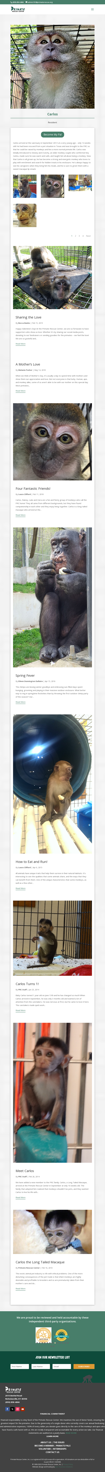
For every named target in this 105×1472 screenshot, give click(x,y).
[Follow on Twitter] (12, 1409)
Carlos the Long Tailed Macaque (40, 1262)
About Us (46, 1442)
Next (88, 236)
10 (60, 1343)
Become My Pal (53, 134)
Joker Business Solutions (64, 1467)
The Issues (58, 1442)
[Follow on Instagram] (17, 1409)
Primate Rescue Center (29, 1268)
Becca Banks (24, 323)
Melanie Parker (25, 370)
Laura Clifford (24, 494)
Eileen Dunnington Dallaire (30, 681)
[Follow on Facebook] (7, 1409)
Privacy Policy (68, 1464)
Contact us (52, 1452)
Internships (59, 1448)
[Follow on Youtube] (23, 1409)
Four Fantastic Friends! (33, 488)
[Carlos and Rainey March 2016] (80, 191)
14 (51, 1346)
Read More (20, 343)
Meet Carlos (25, 1170)
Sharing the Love (28, 317)
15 (53, 1346)
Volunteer (45, 1448)
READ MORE (71, 1433)
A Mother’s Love (28, 364)
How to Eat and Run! (31, 861)
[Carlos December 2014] (52, 198)
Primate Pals (63, 1445)
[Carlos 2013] (24, 227)
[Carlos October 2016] (24, 198)
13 (68, 1343)
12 (65, 1343)
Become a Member (44, 1445)
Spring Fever (25, 675)
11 (62, 1343)
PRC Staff (22, 989)
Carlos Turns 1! (27, 984)
